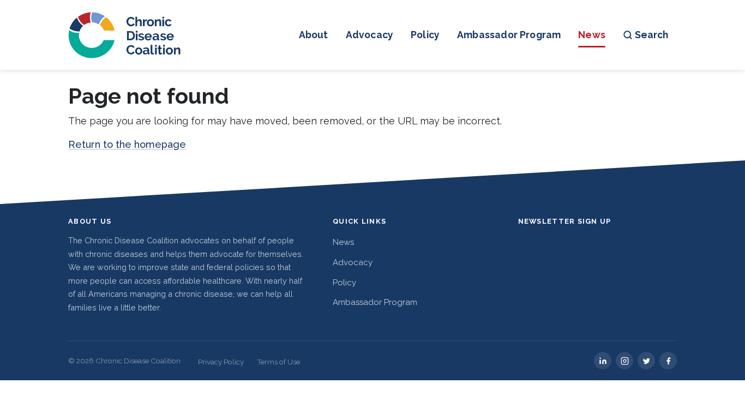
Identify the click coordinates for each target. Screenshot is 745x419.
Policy (425, 34)
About (313, 34)
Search (651, 34)
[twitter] (646, 360)
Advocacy (369, 34)
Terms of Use (278, 361)
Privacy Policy (221, 361)
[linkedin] (602, 360)
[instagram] (624, 360)
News (591, 34)
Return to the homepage (127, 144)
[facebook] (668, 360)
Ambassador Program (509, 34)
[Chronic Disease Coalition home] (125, 35)
